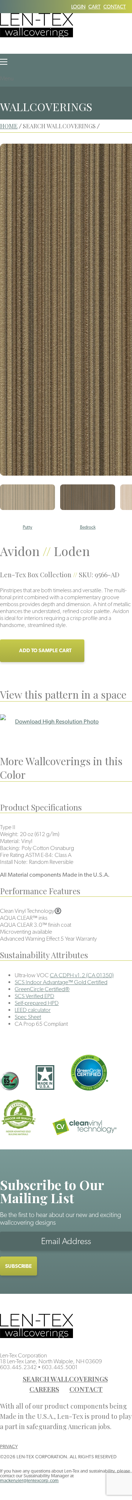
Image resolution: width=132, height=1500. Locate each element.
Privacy (9, 1446)
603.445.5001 (60, 1367)
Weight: (9, 834)
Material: (10, 841)
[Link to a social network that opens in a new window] (2, 6)
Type (5, 827)
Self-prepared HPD (37, 1003)
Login (78, 7)
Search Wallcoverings (65, 1379)
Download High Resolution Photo (57, 721)
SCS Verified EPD (34, 996)
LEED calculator (33, 1009)
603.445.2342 (18, 1367)
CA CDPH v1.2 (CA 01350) (82, 975)
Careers (44, 1389)
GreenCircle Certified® (42, 989)
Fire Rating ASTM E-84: (27, 854)
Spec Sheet (28, 1016)
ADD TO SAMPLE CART (45, 650)
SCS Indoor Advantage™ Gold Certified (61, 982)
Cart (94, 7)
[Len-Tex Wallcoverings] (36, 35)
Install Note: (14, 861)
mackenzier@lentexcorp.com (29, 1480)
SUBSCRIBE (18, 1266)
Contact (114, 7)
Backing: (10, 848)
